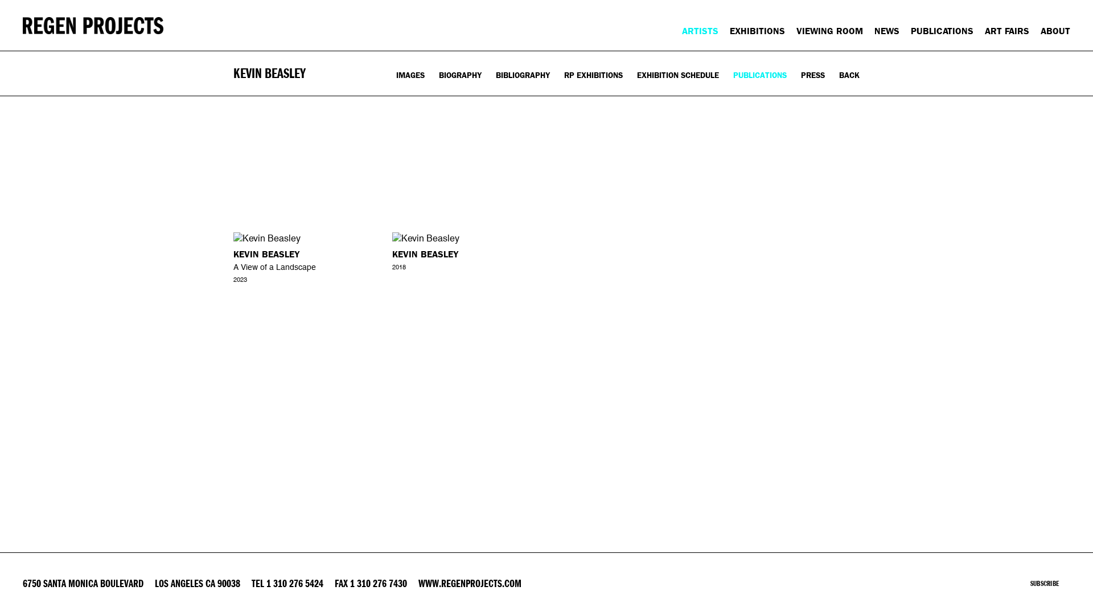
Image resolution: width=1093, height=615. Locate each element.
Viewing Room (829, 31)
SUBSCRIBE (1044, 584)
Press (813, 75)
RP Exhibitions (593, 75)
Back (849, 75)
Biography (460, 75)
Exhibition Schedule (678, 75)
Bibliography (523, 75)
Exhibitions (757, 31)
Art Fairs (1007, 31)
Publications (942, 31)
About (1055, 31)
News (886, 31)
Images (410, 75)
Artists (700, 31)
